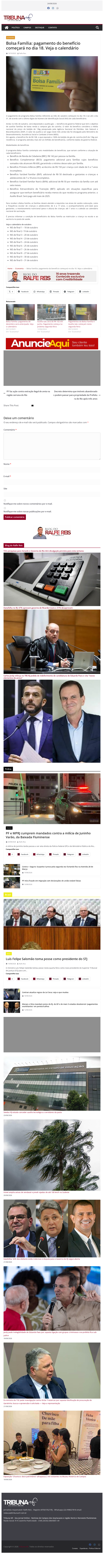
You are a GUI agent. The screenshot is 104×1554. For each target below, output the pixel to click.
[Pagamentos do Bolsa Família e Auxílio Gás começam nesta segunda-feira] (82, 312)
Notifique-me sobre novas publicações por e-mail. (27, 511)
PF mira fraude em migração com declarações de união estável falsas (51, 881)
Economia (10, 37)
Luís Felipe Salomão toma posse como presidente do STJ (46, 959)
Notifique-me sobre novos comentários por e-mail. (28, 503)
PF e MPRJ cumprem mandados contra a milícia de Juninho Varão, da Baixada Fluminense (48, 835)
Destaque (39, 27)
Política (16, 27)
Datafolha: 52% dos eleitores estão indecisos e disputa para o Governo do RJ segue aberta (42, 1259)
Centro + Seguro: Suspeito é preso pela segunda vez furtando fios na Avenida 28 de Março (57, 868)
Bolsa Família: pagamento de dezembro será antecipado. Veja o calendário (19, 324)
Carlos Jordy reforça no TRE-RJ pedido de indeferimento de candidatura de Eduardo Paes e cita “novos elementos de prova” (49, 676)
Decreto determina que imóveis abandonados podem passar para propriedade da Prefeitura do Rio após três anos (75, 395)
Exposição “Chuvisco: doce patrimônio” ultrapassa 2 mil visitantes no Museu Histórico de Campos (45, 1476)
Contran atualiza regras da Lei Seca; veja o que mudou (45, 992)
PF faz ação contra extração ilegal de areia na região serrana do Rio (28, 393)
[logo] (20, 1499)
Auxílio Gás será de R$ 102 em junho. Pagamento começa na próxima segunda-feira (50, 324)
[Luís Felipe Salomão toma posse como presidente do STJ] (52, 924)
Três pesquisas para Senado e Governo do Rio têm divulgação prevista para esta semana (44, 551)
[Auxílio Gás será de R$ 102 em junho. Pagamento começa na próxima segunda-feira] (51, 312)
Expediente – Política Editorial (90, 1548)
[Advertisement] (52, 368)
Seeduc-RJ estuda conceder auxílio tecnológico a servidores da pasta (33, 1112)
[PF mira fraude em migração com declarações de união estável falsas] (12, 882)
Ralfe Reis (22, 53)
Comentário (10, 429)
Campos (27, 27)
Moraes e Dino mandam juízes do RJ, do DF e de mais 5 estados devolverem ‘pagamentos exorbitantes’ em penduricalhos (60, 1005)
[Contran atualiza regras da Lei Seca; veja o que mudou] (12, 994)
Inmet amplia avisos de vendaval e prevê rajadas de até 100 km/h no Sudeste (36, 1192)
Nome (7, 464)
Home (9, 268)
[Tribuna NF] (7, 28)
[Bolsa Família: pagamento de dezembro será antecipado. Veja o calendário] (20, 312)
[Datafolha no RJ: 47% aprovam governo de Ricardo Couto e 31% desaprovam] (52, 611)
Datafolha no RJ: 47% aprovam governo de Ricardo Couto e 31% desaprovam (38, 608)
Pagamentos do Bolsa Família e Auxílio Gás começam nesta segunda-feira (81, 324)
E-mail (7, 476)
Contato (52, 27)
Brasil (9, 954)
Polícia (9, 828)
